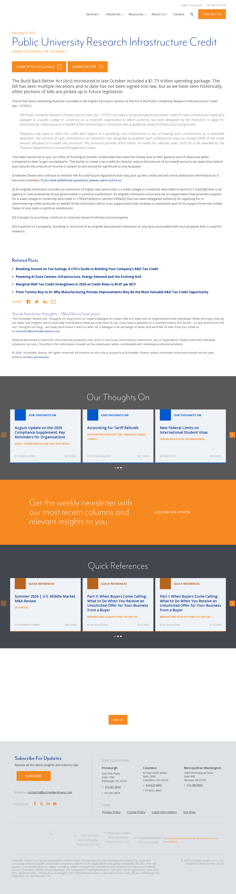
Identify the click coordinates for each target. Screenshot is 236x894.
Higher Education (36, 443)
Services (92, 14)
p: (103, 787)
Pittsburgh (109, 768)
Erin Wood (169, 456)
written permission (36, 357)
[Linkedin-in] (48, 804)
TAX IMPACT (58, 52)
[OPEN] (191, 14)
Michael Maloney (101, 456)
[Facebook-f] (35, 804)
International (195, 439)
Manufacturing (135, 434)
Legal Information (164, 812)
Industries (113, 14)
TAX (45, 52)
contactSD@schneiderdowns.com (37, 331)
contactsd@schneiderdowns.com (49, 792)
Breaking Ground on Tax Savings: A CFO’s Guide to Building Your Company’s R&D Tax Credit (87, 269)
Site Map (189, 812)
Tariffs (92, 439)
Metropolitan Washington (202, 768)
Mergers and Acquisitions (104, 616)
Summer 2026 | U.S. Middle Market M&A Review (45, 605)
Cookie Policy (136, 812)
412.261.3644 (113, 787)
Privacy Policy (111, 812)
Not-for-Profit (59, 443)
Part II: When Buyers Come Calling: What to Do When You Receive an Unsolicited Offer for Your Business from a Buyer (118, 605)
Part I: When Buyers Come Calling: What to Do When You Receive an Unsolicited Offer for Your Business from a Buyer (190, 605)
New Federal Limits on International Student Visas (190, 436)
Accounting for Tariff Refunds (118, 436)
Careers (178, 14)
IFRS (120, 434)
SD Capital (22, 607)
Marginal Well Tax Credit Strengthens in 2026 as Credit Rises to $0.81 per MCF (76, 284)
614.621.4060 (154, 785)
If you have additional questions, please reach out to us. (81, 180)
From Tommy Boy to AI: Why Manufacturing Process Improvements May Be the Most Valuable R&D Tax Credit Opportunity (112, 292)
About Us (158, 14)
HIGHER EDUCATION (26, 52)
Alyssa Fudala (99, 624)
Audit (18, 443)
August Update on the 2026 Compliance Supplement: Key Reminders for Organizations (45, 436)
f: (102, 793)
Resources (136, 14)
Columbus (150, 768)
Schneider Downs (29, 624)
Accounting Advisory (101, 434)
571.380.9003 (195, 785)
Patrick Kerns (26, 456)
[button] (28, 301)
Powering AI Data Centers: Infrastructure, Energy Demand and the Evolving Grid (78, 277)
